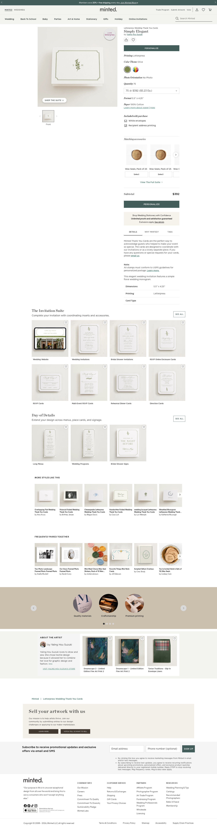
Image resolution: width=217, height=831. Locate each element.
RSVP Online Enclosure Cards (163, 359)
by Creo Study (139, 571)
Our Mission (82, 787)
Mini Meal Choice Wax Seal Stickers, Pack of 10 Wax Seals (95, 570)
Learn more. (153, 270)
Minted (35, 699)
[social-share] (126, 40)
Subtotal (129, 194)
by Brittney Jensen (67, 514)
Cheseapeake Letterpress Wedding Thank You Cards (94, 510)
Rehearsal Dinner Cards (121, 403)
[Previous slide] (40, 116)
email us (135, 256)
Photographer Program (147, 791)
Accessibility (160, 823)
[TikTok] (32, 805)
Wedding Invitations (80, 359)
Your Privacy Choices (116, 803)
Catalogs (170, 791)
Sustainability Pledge (86, 806)
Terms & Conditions (107, 823)
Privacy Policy (129, 823)
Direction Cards (157, 403)
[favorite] (133, 40)
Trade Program (162, 10)
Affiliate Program (144, 787)
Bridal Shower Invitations (122, 359)
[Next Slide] (175, 154)
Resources (172, 783)
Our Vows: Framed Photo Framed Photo (69, 570)
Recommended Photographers (173, 796)
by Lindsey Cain (165, 574)
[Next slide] (56, 116)
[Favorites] (203, 9)
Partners (141, 783)
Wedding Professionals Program (147, 804)
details (133, 232)
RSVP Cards (38, 403)
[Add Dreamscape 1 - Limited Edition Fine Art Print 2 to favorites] (142, 638)
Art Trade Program (145, 795)
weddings (19, 10)
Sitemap (145, 823)
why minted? (152, 232)
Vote (189, 10)
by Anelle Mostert (41, 574)
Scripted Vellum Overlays (144, 569)
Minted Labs (83, 810)
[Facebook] (25, 805)
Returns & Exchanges (116, 791)
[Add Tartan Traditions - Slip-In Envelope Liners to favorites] (174, 638)
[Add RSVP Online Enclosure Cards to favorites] (183, 322)
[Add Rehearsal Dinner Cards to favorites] (144, 366)
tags (170, 232)
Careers (80, 791)
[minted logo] (108, 9)
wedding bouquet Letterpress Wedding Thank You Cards (145, 510)
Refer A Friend (172, 801)
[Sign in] (197, 9)
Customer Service (116, 783)
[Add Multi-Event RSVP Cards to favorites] (105, 366)
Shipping (111, 795)
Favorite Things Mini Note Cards (119, 570)
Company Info (84, 783)
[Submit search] (177, 18)
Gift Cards (111, 799)
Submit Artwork (178, 10)
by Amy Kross (40, 514)
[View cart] (210, 9)
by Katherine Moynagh (168, 514)
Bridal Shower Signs (120, 464)
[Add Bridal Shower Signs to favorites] (144, 427)
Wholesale (141, 809)
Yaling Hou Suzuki (134, 34)
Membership (172, 805)
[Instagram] (36, 805)
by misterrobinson (91, 574)
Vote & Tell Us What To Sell (75, 731)
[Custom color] (135, 69)
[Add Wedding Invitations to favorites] (105, 322)
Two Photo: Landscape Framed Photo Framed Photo (46, 570)
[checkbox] (136, 174)
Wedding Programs (80, 464)
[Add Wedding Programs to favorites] (105, 427)
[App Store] (30, 811)
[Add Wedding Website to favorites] (66, 322)
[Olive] (127, 69)
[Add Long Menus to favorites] (66, 427)
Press (79, 795)
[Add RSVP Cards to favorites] (66, 366)
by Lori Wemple (140, 514)
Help (109, 787)
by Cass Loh (114, 514)
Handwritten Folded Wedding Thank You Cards (120, 510)
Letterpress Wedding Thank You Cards (63, 699)
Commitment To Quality (88, 799)
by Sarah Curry (65, 574)
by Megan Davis (90, 514)
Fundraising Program (146, 799)
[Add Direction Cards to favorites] (183, 366)
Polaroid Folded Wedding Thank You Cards (69, 510)
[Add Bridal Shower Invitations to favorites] (144, 322)
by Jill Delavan (115, 574)
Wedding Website (40, 359)
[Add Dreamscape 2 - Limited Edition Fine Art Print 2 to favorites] (110, 638)
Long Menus (38, 464)
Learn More (44, 731)
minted (8, 10)
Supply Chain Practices (183, 823)
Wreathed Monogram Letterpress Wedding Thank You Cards (169, 510)
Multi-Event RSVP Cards (82, 403)
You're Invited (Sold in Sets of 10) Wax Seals (170, 570)
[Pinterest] (29, 805)
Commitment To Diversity (88, 803)
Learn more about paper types (139, 107)
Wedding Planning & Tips (177, 787)
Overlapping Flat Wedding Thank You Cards (45, 510)
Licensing (141, 813)
